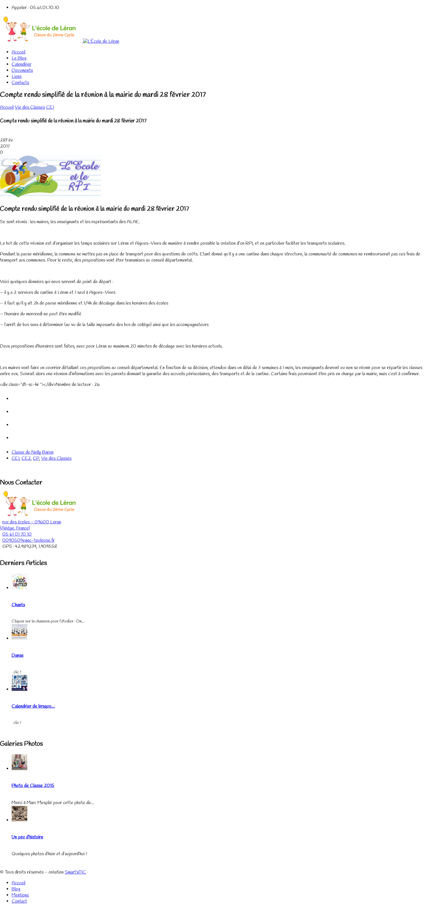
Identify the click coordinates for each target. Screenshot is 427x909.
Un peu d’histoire (27, 837)
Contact (19, 901)
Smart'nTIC (75, 872)
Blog (16, 889)
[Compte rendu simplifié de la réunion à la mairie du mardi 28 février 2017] (50, 196)
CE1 (50, 107)
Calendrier (21, 64)
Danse (18, 655)
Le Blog (19, 58)
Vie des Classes (30, 107)
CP (36, 458)
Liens (16, 77)
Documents (22, 70)
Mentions (20, 895)
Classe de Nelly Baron (32, 452)
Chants (18, 605)
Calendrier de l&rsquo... (33, 706)
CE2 (26, 458)
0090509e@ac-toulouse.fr (28, 540)
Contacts (20, 83)
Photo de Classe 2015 (33, 786)
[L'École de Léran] (59, 41)
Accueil (18, 52)
